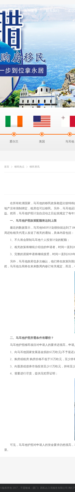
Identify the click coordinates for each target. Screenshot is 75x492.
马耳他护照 (26, 444)
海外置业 (31, 10)
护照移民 (24, 344)
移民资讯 (35, 166)
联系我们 (52, 10)
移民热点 (19, 166)
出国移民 (9, 10)
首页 (6, 166)
